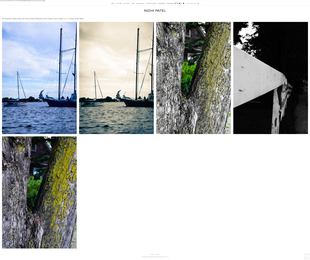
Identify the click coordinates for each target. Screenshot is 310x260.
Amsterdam (8, 18)
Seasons (56, 18)
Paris (45, 18)
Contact (152, 254)
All (3, 18)
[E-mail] (183, 3)
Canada (14, 18)
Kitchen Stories (140, 3)
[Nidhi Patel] (155, 11)
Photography (161, 3)
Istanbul (32, 18)
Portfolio (50, 18)
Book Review (170, 3)
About (112, 3)
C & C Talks (119, 3)
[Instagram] (175, 3)
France (27, 18)
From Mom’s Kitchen (151, 3)
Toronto (71, 18)
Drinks (19, 18)
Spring (61, 18)
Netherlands (39, 18)
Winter (82, 18)
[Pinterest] (177, 3)
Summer (66, 18)
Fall (23, 18)
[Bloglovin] (179, 3)
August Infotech (166, 256)
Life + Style (126, 3)
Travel (132, 3)
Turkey (77, 18)
